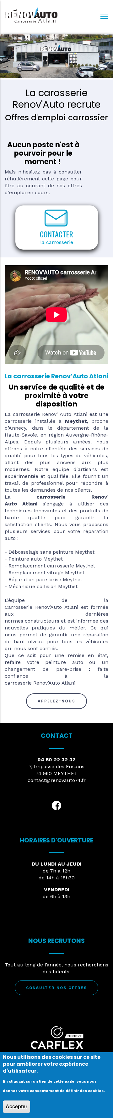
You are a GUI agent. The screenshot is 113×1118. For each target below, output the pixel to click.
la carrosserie (56, 242)
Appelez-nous (56, 701)
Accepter (16, 1106)
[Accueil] (31, 14)
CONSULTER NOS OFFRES (56, 988)
